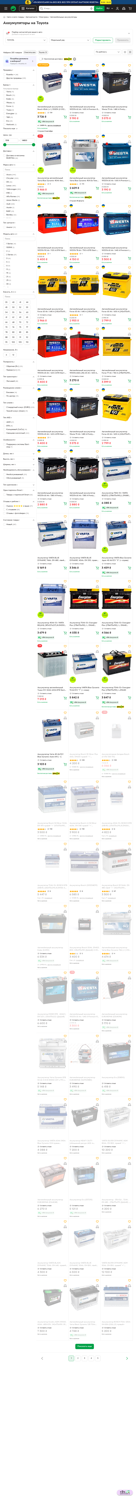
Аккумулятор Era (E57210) (81, 1200)
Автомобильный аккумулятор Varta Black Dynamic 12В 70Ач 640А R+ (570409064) (82, 1323)
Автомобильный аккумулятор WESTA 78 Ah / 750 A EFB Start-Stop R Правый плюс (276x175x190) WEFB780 (84, 249)
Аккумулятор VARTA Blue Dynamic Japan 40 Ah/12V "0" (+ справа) (116, 559)
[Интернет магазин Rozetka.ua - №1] (13, 8)
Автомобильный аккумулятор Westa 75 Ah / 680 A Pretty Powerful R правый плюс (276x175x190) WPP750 (82, 433)
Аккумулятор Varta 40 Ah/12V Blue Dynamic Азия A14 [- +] (50, 755)
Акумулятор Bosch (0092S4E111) (83, 885)
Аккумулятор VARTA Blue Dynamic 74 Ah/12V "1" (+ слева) (84, 689)
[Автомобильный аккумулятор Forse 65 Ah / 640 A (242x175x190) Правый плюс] (84, 285)
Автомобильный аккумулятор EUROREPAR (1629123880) (82, 1079)
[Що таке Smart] (74, 59)
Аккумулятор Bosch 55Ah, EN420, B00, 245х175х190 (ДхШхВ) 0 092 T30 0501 (84, 949)
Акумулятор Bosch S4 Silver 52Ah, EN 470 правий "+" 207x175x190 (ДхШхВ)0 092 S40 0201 (52, 824)
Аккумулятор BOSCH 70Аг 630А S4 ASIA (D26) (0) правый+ (116, 1323)
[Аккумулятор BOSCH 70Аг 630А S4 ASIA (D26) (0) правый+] (117, 1297)
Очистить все (29, 52)
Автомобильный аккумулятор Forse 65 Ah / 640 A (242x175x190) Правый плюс (84, 310)
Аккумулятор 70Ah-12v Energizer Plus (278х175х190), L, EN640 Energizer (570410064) (116, 624)
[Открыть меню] (5, 8)
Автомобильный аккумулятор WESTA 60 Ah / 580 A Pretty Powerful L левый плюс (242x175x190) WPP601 (50, 494)
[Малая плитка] (130, 52)
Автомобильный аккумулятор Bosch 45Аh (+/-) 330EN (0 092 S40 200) (50, 108)
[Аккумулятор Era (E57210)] (84, 1175)
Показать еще (9, 128)
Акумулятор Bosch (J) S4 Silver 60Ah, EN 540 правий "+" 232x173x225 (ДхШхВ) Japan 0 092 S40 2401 (83, 824)
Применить (122, 40)
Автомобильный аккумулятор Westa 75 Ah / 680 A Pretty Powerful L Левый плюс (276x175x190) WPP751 (114, 108)
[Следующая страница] (127, 1358)
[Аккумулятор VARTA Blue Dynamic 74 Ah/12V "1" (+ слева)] (84, 663)
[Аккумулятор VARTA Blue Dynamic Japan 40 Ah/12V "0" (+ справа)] (117, 533)
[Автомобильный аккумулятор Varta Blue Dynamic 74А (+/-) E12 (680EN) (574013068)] (117, 923)
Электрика (43, 17)
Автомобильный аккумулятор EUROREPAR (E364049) (114, 1015)
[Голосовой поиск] (91, 8)
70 (20, 322)
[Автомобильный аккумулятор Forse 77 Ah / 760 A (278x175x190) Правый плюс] (117, 346)
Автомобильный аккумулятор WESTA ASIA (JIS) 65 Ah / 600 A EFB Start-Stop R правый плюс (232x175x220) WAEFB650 (83, 372)
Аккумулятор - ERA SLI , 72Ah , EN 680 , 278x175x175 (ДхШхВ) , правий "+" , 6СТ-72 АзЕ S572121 (115, 1201)
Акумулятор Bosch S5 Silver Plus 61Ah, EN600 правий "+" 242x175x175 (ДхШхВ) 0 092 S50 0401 (84, 755)
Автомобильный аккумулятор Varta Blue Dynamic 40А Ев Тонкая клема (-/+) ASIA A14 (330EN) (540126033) (84, 179)
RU (108, 8)
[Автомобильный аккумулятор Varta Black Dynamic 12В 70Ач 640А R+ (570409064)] (84, 1297)
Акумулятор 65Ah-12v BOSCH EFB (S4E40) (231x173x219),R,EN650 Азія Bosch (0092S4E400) (117, 824)
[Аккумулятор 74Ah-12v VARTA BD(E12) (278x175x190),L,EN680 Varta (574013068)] (117, 468)
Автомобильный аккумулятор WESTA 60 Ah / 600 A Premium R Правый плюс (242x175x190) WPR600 (84, 108)
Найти (99, 8)
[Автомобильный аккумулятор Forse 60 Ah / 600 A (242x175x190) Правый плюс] (117, 285)
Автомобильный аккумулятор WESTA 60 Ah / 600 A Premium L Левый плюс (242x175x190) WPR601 (116, 179)
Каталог (30, 8)
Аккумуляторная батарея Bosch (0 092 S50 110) (115, 755)
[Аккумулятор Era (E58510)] (117, 1053)
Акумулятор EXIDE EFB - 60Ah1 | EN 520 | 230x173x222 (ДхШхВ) (51, 1015)
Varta (10, 92)
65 (27, 317)
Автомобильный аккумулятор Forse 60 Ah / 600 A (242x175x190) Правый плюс (116, 310)
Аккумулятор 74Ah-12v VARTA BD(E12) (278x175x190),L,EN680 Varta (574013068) (115, 494)
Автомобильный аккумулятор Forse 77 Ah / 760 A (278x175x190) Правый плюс (116, 372)
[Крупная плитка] (125, 52)
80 (13, 332)
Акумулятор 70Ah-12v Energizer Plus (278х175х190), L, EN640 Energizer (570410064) (83, 624)
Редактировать (103, 40)
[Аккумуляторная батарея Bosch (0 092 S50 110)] (117, 730)
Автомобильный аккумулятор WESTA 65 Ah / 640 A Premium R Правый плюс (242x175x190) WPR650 (84, 1015)
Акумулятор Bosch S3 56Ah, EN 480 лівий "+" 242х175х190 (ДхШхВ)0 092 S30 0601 (115, 887)
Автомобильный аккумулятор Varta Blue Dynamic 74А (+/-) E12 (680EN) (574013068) (115, 949)
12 (13, 355)
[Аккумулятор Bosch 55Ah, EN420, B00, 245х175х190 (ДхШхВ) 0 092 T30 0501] (84, 923)
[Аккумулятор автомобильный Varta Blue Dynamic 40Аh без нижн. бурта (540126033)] (52, 154)
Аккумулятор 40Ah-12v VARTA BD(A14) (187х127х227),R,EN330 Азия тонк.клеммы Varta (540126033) (51, 624)
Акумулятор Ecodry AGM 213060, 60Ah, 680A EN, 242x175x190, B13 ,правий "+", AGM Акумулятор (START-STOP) (51, 1323)
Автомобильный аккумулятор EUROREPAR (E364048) (50, 1201)
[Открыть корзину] (130, 8)
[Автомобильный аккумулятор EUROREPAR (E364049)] (117, 990)
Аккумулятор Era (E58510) (113, 1077)
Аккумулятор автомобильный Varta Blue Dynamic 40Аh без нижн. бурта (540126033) (50, 179)
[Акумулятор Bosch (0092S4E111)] (84, 861)
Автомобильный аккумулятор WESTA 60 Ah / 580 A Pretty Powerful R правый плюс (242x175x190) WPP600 (82, 494)
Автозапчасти (31, 17)
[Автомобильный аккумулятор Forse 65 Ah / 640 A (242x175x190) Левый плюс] (52, 285)
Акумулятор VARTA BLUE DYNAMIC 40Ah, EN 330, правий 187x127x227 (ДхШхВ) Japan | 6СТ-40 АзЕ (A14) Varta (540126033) (84, 559)
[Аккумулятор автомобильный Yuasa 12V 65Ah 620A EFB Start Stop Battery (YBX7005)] (52, 663)
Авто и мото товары (15, 17)
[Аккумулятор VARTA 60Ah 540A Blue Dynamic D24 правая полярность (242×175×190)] (52, 1116)
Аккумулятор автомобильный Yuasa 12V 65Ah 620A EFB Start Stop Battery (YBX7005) (51, 689)
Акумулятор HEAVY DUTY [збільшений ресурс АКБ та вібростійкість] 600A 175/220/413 (84, 1142)
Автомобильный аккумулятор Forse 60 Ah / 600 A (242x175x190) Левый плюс (116, 433)
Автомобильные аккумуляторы (63, 17)
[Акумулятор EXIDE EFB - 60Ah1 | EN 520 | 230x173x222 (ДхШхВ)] (52, 990)
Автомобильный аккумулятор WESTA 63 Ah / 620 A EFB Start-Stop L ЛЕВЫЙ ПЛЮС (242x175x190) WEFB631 (51, 372)
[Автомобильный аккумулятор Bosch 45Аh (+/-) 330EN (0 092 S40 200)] (52, 82)
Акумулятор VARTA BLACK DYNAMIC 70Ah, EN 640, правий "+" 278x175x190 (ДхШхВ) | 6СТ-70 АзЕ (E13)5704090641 (52, 1264)
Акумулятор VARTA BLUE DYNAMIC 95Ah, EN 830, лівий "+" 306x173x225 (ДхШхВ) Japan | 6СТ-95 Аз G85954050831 (84, 1264)
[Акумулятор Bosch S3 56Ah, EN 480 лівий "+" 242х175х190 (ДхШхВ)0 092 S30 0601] (117, 861)
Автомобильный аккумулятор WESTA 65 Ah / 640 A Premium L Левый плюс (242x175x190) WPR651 (116, 249)
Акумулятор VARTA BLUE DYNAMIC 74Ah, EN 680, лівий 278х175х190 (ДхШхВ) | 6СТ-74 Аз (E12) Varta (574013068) (51, 559)
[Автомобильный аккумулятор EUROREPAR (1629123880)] (84, 1053)
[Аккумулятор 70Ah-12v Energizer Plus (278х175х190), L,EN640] (117, 663)
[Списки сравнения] (123, 8)
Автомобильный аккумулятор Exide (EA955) (50, 949)
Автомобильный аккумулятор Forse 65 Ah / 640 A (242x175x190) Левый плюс (52, 310)
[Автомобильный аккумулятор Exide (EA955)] (52, 923)
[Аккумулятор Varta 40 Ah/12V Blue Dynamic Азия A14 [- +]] (52, 730)
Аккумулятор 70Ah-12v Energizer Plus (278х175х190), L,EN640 (116, 689)
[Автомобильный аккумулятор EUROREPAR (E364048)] (52, 1175)
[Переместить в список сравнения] (65, 71)
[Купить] (65, 117)
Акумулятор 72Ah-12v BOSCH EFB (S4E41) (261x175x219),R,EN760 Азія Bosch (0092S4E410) (52, 887)
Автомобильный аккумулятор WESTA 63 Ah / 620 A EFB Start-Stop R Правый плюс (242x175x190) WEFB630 (51, 433)
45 (6, 307)
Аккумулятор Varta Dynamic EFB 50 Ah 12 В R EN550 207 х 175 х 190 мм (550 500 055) (51, 1079)
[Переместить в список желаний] (65, 65)
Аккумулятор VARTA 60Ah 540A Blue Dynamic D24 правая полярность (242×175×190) (51, 1142)
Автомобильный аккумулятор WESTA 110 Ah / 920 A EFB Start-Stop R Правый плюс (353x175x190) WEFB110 (51, 249)
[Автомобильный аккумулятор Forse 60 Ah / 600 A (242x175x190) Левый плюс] (117, 407)
